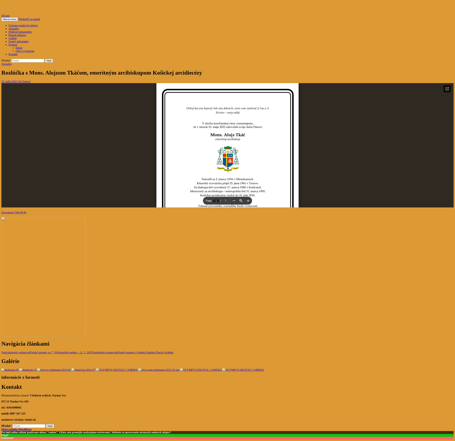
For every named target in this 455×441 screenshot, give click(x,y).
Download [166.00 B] (13, 212)
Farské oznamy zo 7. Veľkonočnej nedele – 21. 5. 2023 (46, 352)
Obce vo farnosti (25, 51)
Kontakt (13, 54)
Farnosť (13, 44)
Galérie (13, 38)
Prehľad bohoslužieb (20, 31)
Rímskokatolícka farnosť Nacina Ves (45, 7)
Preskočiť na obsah (29, 19)
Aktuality (14, 28)
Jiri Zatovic (24, 81)
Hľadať (5, 15)
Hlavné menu (9, 19)
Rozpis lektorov (17, 35)
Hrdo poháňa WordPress (16, 429)
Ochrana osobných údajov (23, 25)
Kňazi (19, 47)
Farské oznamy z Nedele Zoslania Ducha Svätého (132, 352)
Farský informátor (19, 41)
